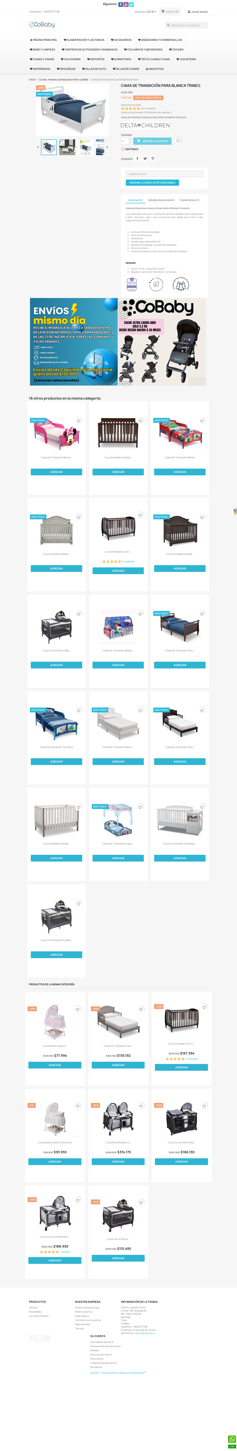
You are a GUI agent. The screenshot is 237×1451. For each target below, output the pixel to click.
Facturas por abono (101, 1354)
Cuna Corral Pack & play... (182, 1142)
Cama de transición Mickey (180, 457)
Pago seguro (82, 1315)
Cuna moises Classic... (55, 1046)
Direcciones (97, 1358)
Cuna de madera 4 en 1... (118, 551)
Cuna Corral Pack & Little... (56, 650)
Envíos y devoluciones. (87, 1307)
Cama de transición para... (180, 650)
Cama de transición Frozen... (118, 843)
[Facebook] (120, 4)
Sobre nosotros (84, 1311)
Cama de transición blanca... (118, 747)
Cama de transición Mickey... (118, 650)
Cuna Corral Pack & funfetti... (57, 940)
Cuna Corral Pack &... (118, 1239)
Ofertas (33, 1307)
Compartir (137, 158)
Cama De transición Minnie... (56, 457)
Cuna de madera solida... (118, 457)
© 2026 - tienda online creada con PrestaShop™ (119, 1373)
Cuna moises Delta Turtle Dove (55, 1142)
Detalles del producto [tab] (161, 200)
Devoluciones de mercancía (105, 1346)
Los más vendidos (39, 1315)
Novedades (35, 1311)
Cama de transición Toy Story (56, 747)
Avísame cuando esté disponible (152, 182)
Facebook (32, 1338)
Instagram (39, 1338)
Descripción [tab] (135, 200)
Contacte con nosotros (88, 1320)
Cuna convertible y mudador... (180, 843)
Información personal (102, 1342)
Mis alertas (96, 1367)
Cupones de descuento (103, 1362)
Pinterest (153, 158)
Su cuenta (97, 1336)
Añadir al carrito (152, 141)
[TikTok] (131, 4)
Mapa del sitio (82, 1324)
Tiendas (79, 1328)
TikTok (47, 1338)
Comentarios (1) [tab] (190, 200)
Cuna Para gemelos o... (118, 1142)
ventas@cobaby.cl (145, 1333)
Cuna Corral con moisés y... (55, 1236)
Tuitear (145, 158)
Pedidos (94, 1350)
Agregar (56, 472)
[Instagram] (126, 4)
